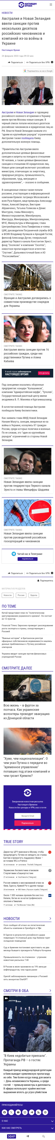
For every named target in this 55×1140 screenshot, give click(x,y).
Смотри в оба (16, 990)
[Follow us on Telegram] (31, 1112)
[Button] (15, 62)
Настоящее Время (11, 50)
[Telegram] (27, 1136)
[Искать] (43, 1136)
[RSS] (38, 1112)
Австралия (7, 112)
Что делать (44, 373)
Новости (7, 12)
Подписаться (27, 559)
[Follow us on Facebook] (4, 1112)
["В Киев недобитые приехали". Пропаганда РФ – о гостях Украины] (27, 1024)
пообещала (27, 138)
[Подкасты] (45, 1112)
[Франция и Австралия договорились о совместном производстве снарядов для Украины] (27, 277)
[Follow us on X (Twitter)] (11, 1112)
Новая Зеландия (25, 112)
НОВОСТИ (12, 918)
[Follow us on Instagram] (25, 1112)
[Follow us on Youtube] (18, 1112)
